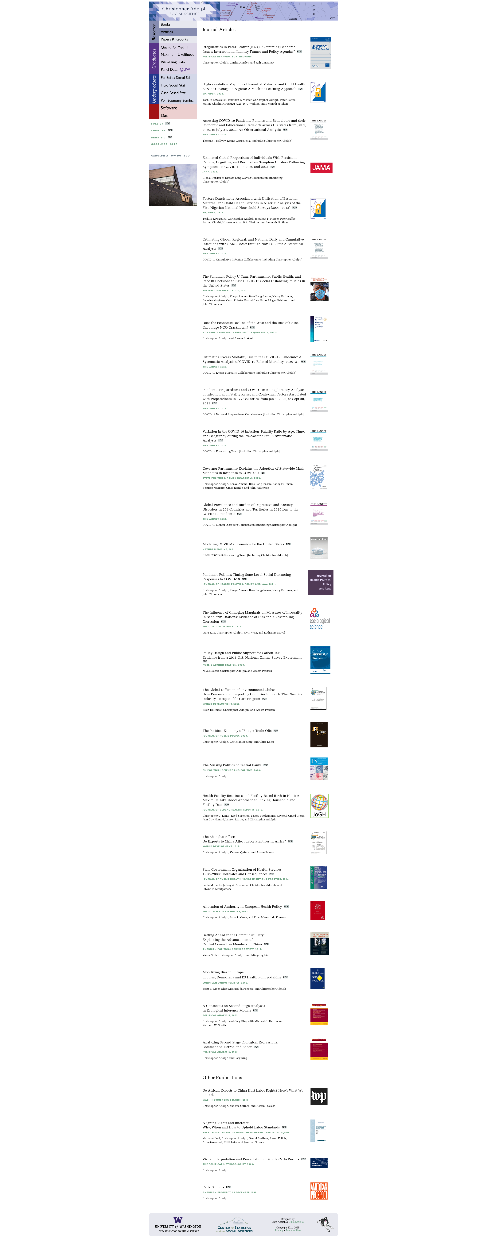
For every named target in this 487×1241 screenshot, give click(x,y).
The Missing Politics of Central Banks (233, 765)
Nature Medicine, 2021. (219, 549)
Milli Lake (230, 1142)
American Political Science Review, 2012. (232, 949)
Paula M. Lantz (212, 885)
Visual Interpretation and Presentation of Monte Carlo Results (251, 1159)
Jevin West (250, 632)
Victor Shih (210, 955)
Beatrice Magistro (214, 300)
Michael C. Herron (266, 1021)
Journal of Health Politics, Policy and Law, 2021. (239, 584)
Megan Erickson (278, 300)
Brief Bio (158, 138)
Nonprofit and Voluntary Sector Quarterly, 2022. (240, 332)
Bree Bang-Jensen (260, 296)
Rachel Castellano (255, 300)
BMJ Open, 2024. (213, 94)
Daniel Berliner (258, 1138)
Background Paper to (246, 1132)
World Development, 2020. (221, 704)
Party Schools (214, 1187)
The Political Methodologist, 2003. (228, 1164)
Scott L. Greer (238, 917)
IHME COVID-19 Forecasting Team (224, 555)
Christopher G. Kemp (216, 816)
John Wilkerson (212, 304)
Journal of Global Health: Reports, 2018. (233, 810)
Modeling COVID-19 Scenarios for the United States (244, 544)
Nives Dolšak (211, 671)
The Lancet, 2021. (215, 519)
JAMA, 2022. (210, 172)
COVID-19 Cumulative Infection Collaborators (232, 259)
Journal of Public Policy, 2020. (225, 736)
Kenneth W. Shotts (214, 1025)
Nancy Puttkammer (263, 816)
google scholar (164, 144)
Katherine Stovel (274, 632)
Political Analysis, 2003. (221, 1015)
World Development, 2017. (221, 846)
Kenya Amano (238, 296)
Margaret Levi (211, 1138)
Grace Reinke (234, 300)
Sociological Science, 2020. (222, 626)
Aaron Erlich (278, 1138)
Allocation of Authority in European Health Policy (243, 906)
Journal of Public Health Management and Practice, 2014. (246, 879)
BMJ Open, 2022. (213, 212)
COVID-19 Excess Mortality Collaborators (229, 373)
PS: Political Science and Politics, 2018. (232, 770)
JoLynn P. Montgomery (217, 889)
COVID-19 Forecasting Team (220, 451)
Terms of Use (293, 1230)
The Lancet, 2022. (215, 253)
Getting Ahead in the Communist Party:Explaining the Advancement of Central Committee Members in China (234, 940)
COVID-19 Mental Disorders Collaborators (229, 525)
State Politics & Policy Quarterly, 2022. (232, 478)
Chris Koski (266, 742)
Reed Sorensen (240, 816)
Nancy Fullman (282, 296)
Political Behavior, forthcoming (227, 57)
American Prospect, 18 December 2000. (230, 1192)
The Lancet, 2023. (215, 134)
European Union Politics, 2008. (225, 983)
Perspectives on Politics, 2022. (225, 290)
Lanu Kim (209, 632)
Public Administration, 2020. (224, 665)
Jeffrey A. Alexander (236, 885)
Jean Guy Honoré (213, 819)
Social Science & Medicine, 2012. (226, 911)
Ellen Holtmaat (212, 710)
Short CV (158, 130)
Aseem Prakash (244, 338)
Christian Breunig (241, 742)
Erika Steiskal (296, 1221)
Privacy (279, 1230)
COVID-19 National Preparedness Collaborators (232, 414)
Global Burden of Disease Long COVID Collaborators (235, 178)
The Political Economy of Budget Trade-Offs (238, 731)
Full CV (157, 124)
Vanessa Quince (239, 852)
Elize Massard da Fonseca (270, 917)
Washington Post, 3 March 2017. (226, 1100)
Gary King (241, 1021)
